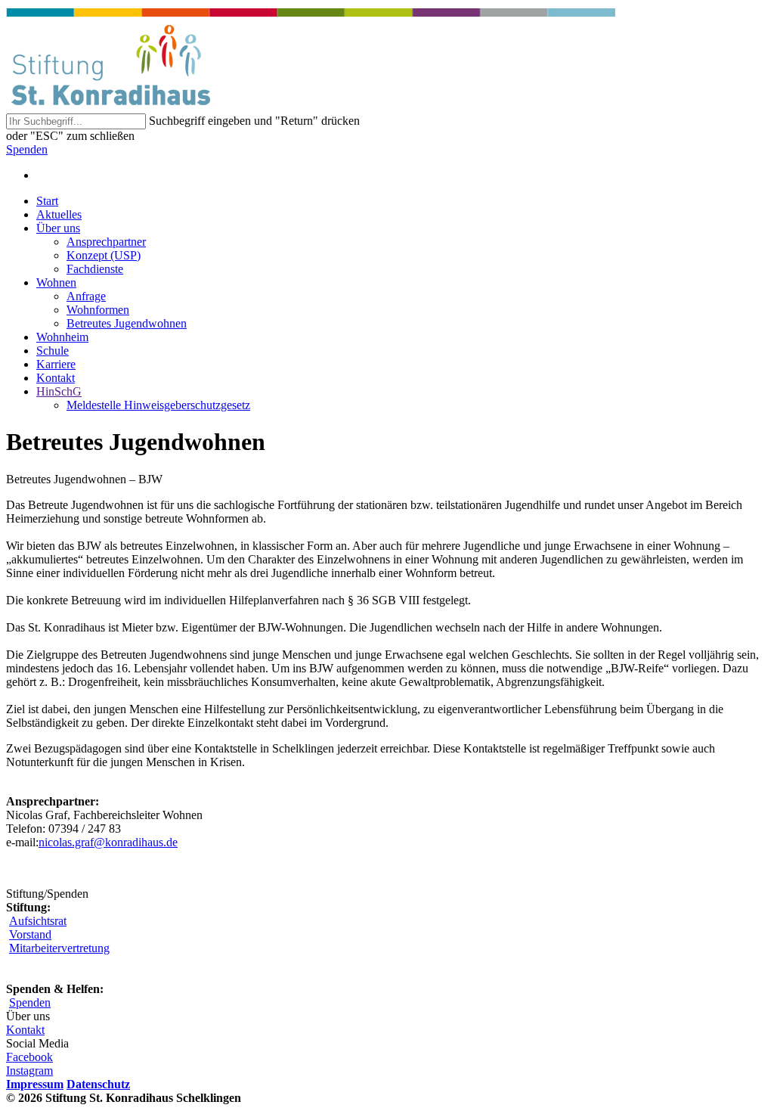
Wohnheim (62, 337)
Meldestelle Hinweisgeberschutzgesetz (158, 405)
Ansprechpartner (106, 241)
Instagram (29, 1070)
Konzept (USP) (104, 255)
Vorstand (30, 934)
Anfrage (86, 296)
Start (47, 200)
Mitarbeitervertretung (59, 948)
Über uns (58, 228)
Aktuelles (59, 214)
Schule (52, 350)
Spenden (27, 149)
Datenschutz (98, 1084)
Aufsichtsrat (38, 920)
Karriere (56, 364)
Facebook (29, 1056)
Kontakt (55, 377)
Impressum (34, 1084)
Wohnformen (98, 309)
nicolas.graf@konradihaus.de (108, 842)
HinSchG (59, 391)
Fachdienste (95, 268)
